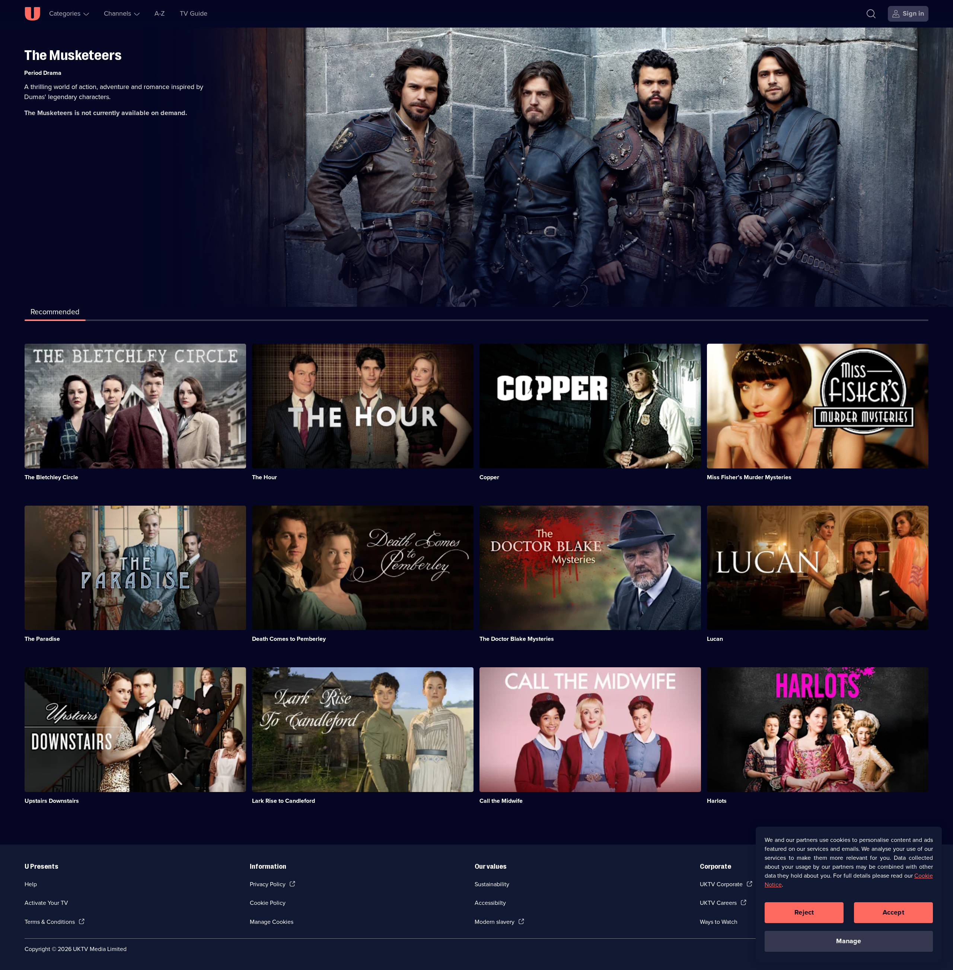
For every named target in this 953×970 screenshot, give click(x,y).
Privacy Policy (268, 884)
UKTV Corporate (721, 884)
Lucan (715, 639)
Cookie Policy (268, 903)
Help (31, 884)
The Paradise (42, 639)
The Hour (264, 477)
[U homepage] (32, 14)
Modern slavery (494, 921)
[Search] (871, 14)
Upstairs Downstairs (52, 800)
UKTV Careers (718, 903)
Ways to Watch (718, 921)
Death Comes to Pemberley (289, 639)
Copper (489, 477)
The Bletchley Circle (51, 477)
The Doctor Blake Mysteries (516, 639)
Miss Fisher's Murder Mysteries (749, 477)
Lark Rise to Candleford (283, 800)
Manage (848, 941)
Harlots (717, 800)
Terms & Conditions (50, 921)
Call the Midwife (501, 800)
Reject (804, 912)
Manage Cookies (271, 921)
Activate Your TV (46, 903)
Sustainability (492, 884)
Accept (893, 912)
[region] (849, 894)
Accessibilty (490, 903)
